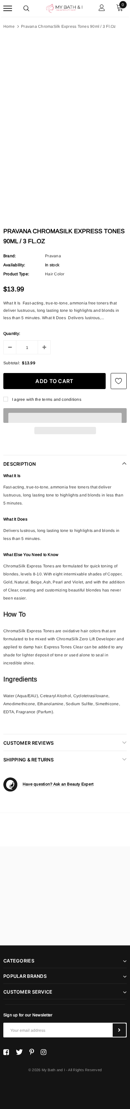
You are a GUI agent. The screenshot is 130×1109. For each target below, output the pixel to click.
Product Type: (16, 274)
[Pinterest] (31, 1052)
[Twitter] (19, 1052)
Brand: (9, 256)
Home (9, 26)
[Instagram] (43, 1052)
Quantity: (11, 333)
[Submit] (119, 1030)
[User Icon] (102, 8)
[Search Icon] (26, 8)
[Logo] (64, 8)
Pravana (53, 256)
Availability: (14, 265)
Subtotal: (11, 363)
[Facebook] (6, 1052)
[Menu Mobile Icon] (7, 8)
